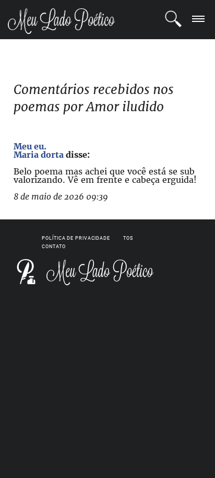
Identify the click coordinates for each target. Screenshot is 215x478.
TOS (128, 238)
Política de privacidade (76, 238)
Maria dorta (39, 154)
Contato (53, 246)
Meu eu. (30, 146)
